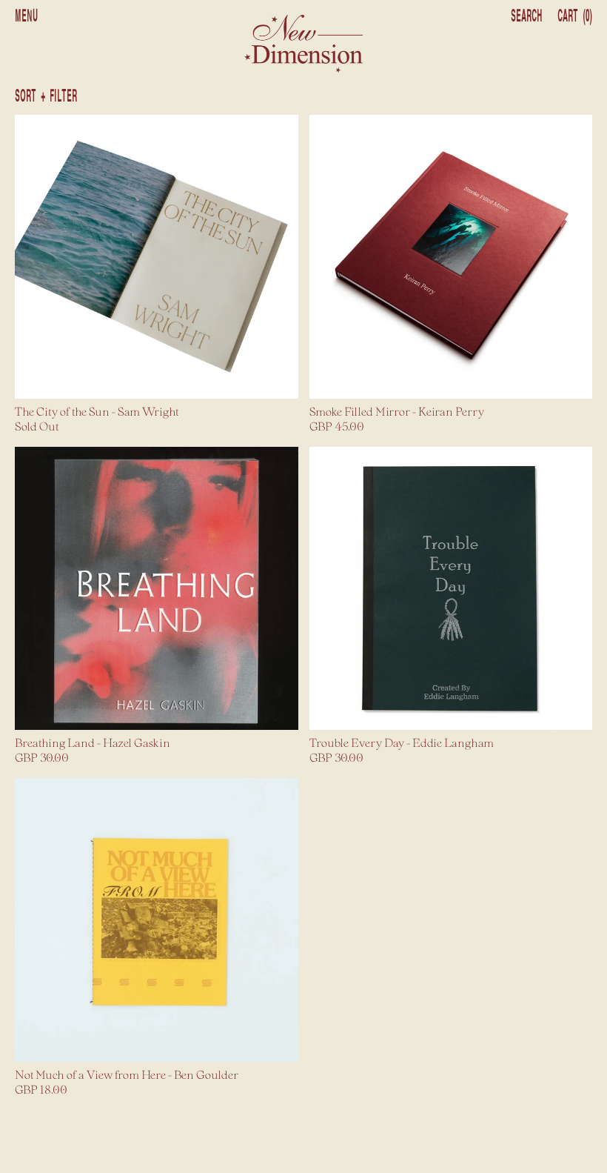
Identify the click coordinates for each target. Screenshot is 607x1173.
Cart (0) (574, 16)
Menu (26, 16)
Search (527, 16)
